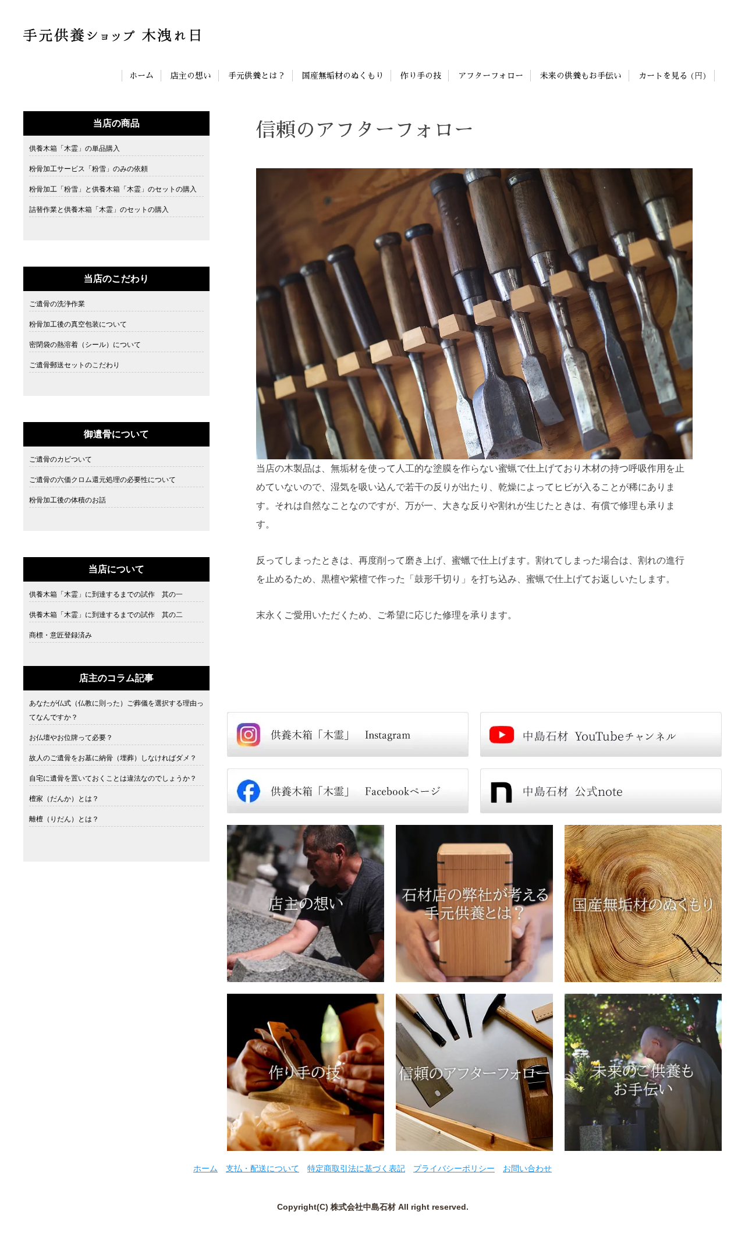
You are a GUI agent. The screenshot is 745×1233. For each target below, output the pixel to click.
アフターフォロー (490, 76)
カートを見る (662, 76)
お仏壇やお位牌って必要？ (71, 738)
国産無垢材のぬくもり (343, 76)
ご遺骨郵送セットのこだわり (74, 365)
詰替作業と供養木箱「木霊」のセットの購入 (99, 210)
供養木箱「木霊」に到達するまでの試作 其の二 (106, 615)
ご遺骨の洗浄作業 (57, 304)
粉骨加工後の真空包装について (78, 324)
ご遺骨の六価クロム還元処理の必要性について (102, 480)
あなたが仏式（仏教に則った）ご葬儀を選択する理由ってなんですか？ (116, 710)
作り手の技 (420, 76)
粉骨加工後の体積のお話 (67, 500)
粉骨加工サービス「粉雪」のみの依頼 (88, 169)
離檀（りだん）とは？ (64, 819)
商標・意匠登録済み (60, 635)
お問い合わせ (527, 1168)
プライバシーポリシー (454, 1168)
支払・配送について (262, 1168)
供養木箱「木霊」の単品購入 (74, 148)
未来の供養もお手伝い (581, 76)
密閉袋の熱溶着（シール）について (85, 345)
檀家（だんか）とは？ (64, 799)
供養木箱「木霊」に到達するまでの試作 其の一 (106, 594)
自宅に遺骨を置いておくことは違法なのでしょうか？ (113, 778)
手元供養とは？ (256, 76)
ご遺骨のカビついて (60, 459)
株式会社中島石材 (363, 1206)
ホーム (141, 76)
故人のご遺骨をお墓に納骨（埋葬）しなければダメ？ (113, 758)
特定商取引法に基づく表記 (356, 1168)
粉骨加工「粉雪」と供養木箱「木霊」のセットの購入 (113, 189)
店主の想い (191, 76)
